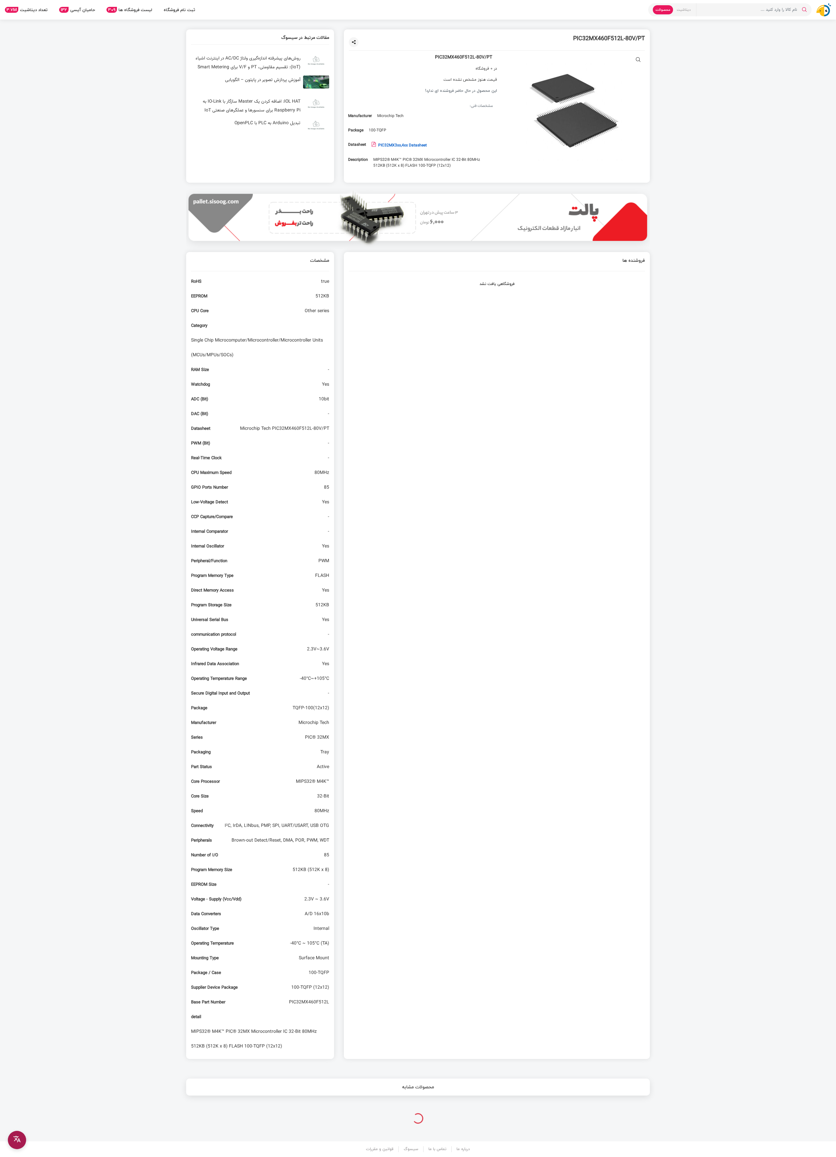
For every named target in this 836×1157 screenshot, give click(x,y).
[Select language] (17, 1140)
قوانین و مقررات (380, 1149)
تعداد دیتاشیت (27, 9)
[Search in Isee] (804, 10)
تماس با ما (437, 1149)
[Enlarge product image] (638, 60)
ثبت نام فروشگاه (179, 9)
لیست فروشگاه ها (130, 9)
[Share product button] (354, 42)
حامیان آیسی (78, 9)
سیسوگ (411, 1149)
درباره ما (463, 1149)
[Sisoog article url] (260, 63)
